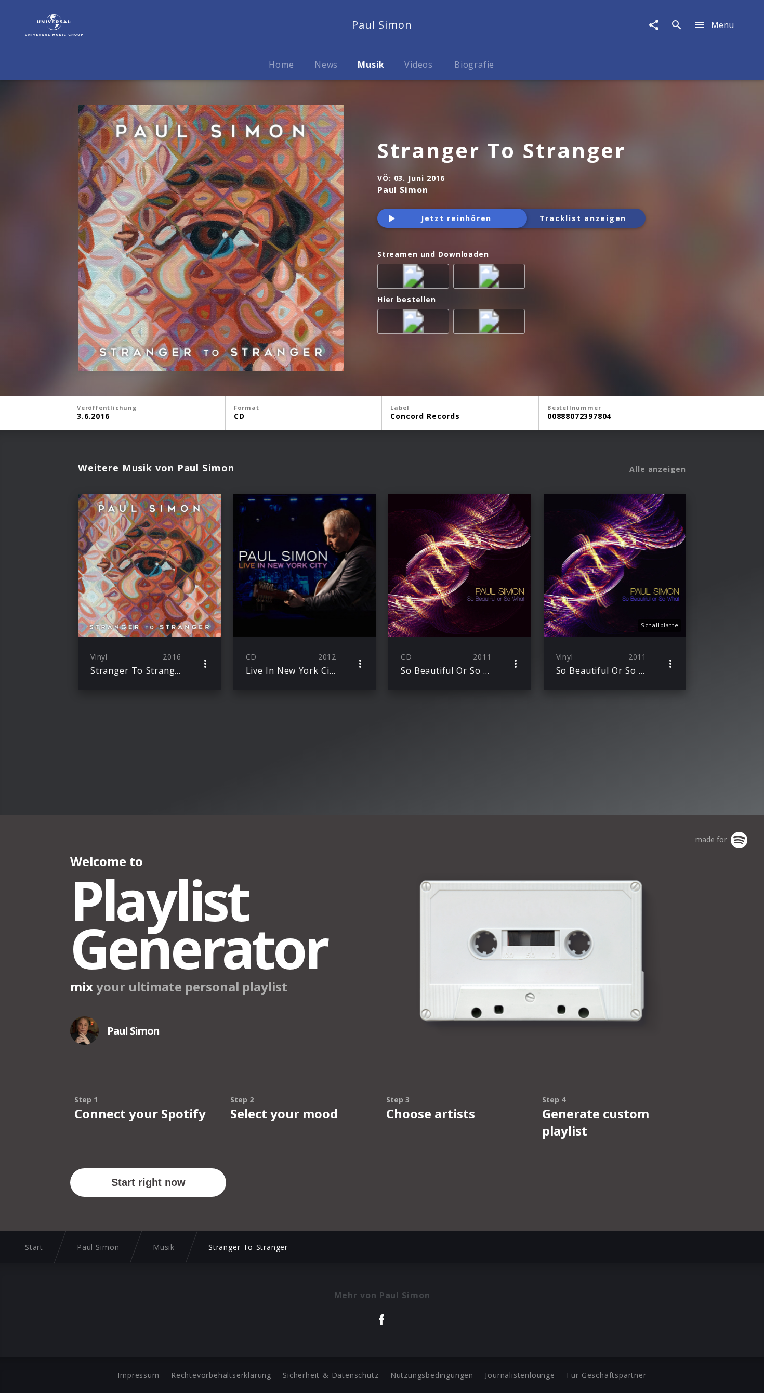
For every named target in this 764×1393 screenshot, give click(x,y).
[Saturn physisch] (491, 323)
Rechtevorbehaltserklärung (221, 1375)
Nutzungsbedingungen (431, 1375)
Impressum (138, 1375)
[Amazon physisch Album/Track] (415, 323)
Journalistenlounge (520, 1375)
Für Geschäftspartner (606, 1375)
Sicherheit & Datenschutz (330, 1375)
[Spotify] (415, 278)
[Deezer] (491, 278)
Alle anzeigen (657, 469)
